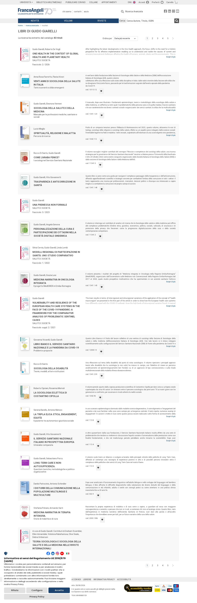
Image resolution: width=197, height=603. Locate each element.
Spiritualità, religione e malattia (55, 133)
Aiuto (86, 11)
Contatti (77, 11)
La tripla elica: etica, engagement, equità (55, 416)
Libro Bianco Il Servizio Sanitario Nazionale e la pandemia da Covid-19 (56, 346)
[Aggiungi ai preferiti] (101, 91)
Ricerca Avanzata (134, 11)
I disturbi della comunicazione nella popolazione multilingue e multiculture (57, 491)
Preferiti (156, 2)
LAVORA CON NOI (73, 579)
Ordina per (107, 38)
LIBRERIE (87, 579)
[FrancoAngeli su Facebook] (165, 12)
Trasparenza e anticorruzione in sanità (54, 183)
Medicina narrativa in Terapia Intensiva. (52, 514)
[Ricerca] (176, 20)
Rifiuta (14, 590)
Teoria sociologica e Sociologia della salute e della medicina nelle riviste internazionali (56, 545)
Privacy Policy (37, 596)
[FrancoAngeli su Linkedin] (169, 12)
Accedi (142, 2)
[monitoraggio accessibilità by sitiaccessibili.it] (138, 585)
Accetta (59, 590)
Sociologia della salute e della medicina (54, 110)
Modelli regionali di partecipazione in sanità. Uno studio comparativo (56, 254)
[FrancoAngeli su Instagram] (173, 12)
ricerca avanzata (32, 26)
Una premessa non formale (49, 204)
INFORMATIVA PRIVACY (104, 579)
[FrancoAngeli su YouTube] (177, 12)
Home (20, 26)
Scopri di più (171, 57)
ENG (130, 2)
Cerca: (122, 20)
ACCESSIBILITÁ (124, 579)
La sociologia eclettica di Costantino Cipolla (50, 394)
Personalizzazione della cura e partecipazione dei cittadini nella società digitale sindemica (55, 232)
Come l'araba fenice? (46, 157)
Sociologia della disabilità (51, 368)
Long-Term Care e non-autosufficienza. (48, 464)
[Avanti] (173, 38)
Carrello (169, 2)
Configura (36, 590)
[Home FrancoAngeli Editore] (37, 11)
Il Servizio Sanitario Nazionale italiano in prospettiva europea (54, 440)
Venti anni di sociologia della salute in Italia (57, 83)
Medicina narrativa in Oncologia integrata (54, 281)
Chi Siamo (66, 11)
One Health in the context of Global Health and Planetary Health (55, 55)
